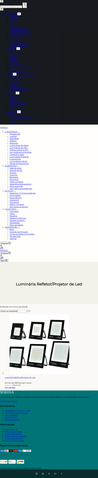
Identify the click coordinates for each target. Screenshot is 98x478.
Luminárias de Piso (18, 148)
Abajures (14, 143)
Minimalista (15, 195)
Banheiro (14, 177)
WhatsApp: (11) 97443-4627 (17, 411)
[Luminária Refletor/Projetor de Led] (39, 373)
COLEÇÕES (10, 209)
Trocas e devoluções (14, 441)
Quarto (13, 173)
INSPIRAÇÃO (11, 227)
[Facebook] (49, 474)
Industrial (14, 200)
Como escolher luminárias (22, 234)
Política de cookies (13, 438)
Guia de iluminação (19, 232)
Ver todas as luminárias (20, 152)
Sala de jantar (16, 170)
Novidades (15, 223)
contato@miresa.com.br (16, 413)
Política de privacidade (15, 436)
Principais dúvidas (13, 434)
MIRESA (4, 128)
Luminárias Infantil (18, 161)
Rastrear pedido (12, 420)
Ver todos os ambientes (21, 189)
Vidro (12, 214)
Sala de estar (16, 168)
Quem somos (11, 429)
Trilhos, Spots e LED (19, 150)
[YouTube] (55, 474)
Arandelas (14, 139)
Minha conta (11, 417)
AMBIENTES (10, 166)
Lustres (13, 136)
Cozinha (13, 175)
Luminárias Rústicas (19, 157)
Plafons (13, 141)
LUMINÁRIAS (11, 132)
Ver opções (10, 387)
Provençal (14, 202)
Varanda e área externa (20, 184)
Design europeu (17, 220)
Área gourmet (16, 186)
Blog (12, 229)
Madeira (13, 216)
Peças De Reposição (19, 164)
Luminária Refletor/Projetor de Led (20, 377)
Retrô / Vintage (17, 204)
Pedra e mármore (18, 218)
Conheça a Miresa (8, 401)
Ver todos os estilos (19, 207)
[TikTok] (61, 474)
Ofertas (13, 239)
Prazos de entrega (13, 431)
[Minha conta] (49, 246)
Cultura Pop (15, 159)
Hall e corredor (16, 182)
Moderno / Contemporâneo (23, 193)
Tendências (15, 236)
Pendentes (15, 134)
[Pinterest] (43, 474)
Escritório (14, 179)
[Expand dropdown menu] (19, 132)
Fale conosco (11, 415)
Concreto (14, 211)
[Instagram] (36, 474)
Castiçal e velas (17, 154)
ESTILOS (9, 191)
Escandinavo (16, 198)
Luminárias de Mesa (19, 145)
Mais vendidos (16, 225)
